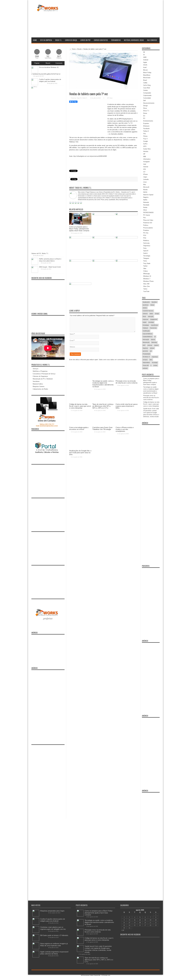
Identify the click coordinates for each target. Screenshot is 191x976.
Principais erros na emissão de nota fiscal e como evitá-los (151, 397)
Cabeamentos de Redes (40, 389)
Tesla (145, 261)
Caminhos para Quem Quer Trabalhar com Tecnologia (102, 428)
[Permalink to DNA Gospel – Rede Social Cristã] (34, 272)
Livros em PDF (85, 40)
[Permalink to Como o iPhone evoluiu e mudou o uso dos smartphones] (127, 261)
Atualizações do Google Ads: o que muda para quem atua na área (80, 452)
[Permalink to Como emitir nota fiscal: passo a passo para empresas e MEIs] (127, 238)
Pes (144, 217)
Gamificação (146, 331)
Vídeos (145, 271)
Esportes (146, 123)
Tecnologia (146, 256)
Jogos (145, 177)
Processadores (148, 228)
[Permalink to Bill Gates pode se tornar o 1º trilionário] (35, 940)
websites (145, 368)
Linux (145, 182)
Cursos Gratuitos (101, 40)
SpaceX (145, 251)
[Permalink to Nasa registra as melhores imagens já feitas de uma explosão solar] (35, 949)
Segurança (146, 245)
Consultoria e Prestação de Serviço (44, 374)
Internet (145, 167)
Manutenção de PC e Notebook (43, 379)
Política (145, 225)
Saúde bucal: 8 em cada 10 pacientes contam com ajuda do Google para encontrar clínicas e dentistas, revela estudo (151, 412)
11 (134, 920)
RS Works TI (146, 356)
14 (150, 920)
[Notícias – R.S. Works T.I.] (47, 10)
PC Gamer (146, 215)
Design (145, 105)
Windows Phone (148, 281)
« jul (122, 930)
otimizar (152, 348)
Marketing (154, 342)
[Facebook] (153, 972)
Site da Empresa (46, 40)
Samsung (146, 243)
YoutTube (146, 291)
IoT (144, 172)
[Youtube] (156, 972)
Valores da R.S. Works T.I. (40, 253)
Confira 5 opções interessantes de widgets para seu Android (52, 920)
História (145, 151)
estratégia (151, 322)
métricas (149, 345)
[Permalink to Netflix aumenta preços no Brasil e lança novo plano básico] (34, 264)
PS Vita (145, 233)
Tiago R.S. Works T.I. (82, 98)
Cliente (152, 305)
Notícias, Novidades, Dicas (134, 40)
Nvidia (145, 207)
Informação (146, 339)
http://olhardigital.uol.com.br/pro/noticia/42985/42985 (90, 156)
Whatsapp (146, 273)
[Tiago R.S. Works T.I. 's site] (70, 203)
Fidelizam (145, 328)
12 (140, 920)
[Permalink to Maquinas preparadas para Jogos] (35, 916)
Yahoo (145, 289)
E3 (144, 116)
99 (144, 52)
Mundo (79, 49)
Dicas (145, 108)
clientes (145, 308)
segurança (155, 356)
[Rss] (150, 972)
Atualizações (146, 302)
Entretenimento (148, 121)
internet (153, 339)
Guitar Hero (147, 149)
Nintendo (146, 202)
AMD (144, 57)
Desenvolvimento (148, 103)
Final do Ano (153, 328)
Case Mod (146, 88)
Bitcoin (145, 70)
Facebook (146, 128)
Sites (151, 359)
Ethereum (146, 126)
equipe (144, 322)
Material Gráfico (38, 384)
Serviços (35, 368)
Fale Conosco (152, 40)
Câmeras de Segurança (40, 376)
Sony (145, 248)
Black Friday (147, 72)
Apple (145, 62)
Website (72, 347)
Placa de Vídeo (148, 220)
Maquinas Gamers (38, 386)
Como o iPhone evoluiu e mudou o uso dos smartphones (125, 429)
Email (71, 340)
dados (151, 313)
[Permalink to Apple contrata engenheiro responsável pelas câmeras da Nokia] (35, 957)
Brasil (145, 80)
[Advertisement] (119, 19)
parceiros (145, 351)
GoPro (145, 144)
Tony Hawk (146, 263)
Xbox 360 (146, 284)
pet (151, 351)
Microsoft (146, 187)
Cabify (145, 83)
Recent (48, 63)
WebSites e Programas (40, 371)
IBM (144, 156)
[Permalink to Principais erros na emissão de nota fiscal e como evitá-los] (127, 214)
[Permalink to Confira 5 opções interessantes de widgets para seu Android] (34, 84)
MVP (144, 345)
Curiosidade (147, 98)
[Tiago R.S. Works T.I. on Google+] (76, 203)
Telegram (146, 258)
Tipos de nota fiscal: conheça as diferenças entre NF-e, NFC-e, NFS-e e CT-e (99, 960)
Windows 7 (146, 279)
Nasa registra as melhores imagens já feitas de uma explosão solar (54, 944)
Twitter (145, 266)
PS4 (144, 238)
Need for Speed (148, 195)
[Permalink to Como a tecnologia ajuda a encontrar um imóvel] (80, 261)
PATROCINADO (148, 212)
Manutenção (146, 342)
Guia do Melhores (147, 333)
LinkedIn (146, 179)
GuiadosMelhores (147, 336)
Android (145, 60)
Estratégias (146, 325)
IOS (144, 169)
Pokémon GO (147, 223)
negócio (156, 345)
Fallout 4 (146, 131)
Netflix (145, 200)
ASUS (145, 65)
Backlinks (154, 302)
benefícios (145, 305)
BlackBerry (146, 75)
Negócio (145, 197)
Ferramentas (116, 40)
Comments (58, 63)
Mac (144, 184)
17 (129, 922)
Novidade (146, 205)
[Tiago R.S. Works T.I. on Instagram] (81, 203)
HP (144, 154)
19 (140, 922)
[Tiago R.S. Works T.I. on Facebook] (73, 203)
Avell (144, 67)
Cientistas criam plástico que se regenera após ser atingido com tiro (53, 928)
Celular (145, 90)
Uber (144, 268)
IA (155, 336)
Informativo (146, 159)
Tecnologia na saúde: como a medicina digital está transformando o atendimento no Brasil (99, 922)
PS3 (144, 235)
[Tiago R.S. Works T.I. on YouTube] (78, 203)
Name (72, 334)
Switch (145, 253)
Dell (144, 100)
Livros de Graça (71, 40)
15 (156, 920)
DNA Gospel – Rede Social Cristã (50, 267)
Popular (36, 63)
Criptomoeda (147, 95)
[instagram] (158, 972)
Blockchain (146, 77)
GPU (144, 146)
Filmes (145, 136)
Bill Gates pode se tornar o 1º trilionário (54, 935)
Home (35, 40)
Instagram (146, 161)
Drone (145, 113)
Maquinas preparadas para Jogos (52, 911)
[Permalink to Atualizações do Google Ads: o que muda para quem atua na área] (80, 284)
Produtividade (146, 354)
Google (145, 141)
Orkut (145, 210)
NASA (145, 192)
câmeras (145, 313)
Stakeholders (146, 362)
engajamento (153, 319)
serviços (145, 359)
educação (150, 316)
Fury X (145, 139)
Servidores (36, 381)
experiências (154, 325)
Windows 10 (147, 276)
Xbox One (146, 286)
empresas (145, 319)
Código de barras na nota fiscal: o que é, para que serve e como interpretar (151, 404)
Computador (147, 93)
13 (145, 920)
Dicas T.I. (58, 40)
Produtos (146, 230)
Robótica (146, 240)
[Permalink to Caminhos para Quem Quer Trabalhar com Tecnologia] (103, 261)
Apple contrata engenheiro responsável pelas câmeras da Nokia (54, 953)
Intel (144, 164)
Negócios (145, 348)
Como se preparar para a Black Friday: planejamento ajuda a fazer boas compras (79, 228)
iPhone (145, 174)
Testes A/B (146, 365)
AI (144, 55)
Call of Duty (147, 85)
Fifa (144, 133)
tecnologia (154, 362)
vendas (155, 365)
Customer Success (148, 310)
